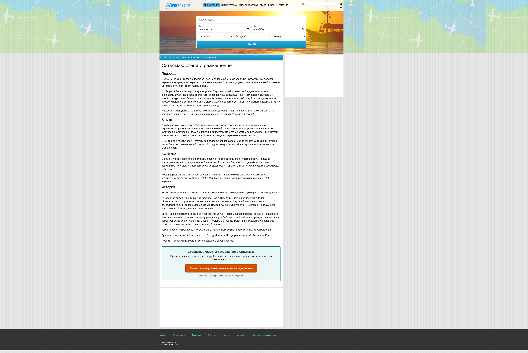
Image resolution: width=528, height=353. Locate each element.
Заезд (201, 26)
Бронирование (211, 5)
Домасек (220, 235)
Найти (251, 44)
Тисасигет (258, 235)
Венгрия (181, 57)
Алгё (248, 235)
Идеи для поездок (248, 5)
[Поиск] (341, 4)
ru (338, 8)
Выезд (256, 26)
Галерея (163, 335)
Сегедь (201, 57)
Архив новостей (179, 335)
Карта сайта (241, 335)
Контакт (226, 335)
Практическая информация (274, 5)
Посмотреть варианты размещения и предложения (221, 268)
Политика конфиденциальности (264, 335)
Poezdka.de (196, 335)
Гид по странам (229, 5)
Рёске (268, 235)
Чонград (192, 57)
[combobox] (251, 19)
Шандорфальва (235, 235)
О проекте (212, 335)
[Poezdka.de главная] (178, 6)
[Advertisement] (221, 307)
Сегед (210, 235)
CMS (161, 344)
